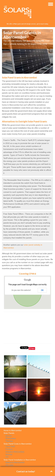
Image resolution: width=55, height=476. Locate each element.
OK (42, 290)
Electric (9, 436)
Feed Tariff (10, 446)
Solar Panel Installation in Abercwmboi (20, 460)
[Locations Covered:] (3, 4)
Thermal (9, 441)
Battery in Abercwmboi (15, 462)
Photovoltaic (11, 438)
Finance (9, 449)
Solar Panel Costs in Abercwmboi (18, 444)
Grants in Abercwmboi (15, 452)
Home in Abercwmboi (12, 430)
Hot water (10, 465)
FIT (7, 457)
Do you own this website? (21, 290)
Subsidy (9, 454)
